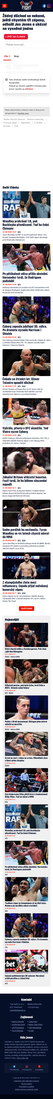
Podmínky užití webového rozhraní (26, 1081)
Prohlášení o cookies (26, 1087)
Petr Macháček (35, 1027)
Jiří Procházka (18, 1027)
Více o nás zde (22, 1058)
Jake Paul (33, 1021)
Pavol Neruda (17, 1030)
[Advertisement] (26, 156)
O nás (31, 1030)
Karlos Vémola (18, 1021)
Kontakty (39, 1069)
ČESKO (7, 656)
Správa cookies (26, 1084)
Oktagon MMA (15, 656)
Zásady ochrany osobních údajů (26, 1089)
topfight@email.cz (17, 1010)
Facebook (14, 1069)
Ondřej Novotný (18, 1024)
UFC (19, 232)
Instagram (27, 1069)
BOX (24, 386)
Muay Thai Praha (35, 1024)
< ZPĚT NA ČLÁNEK (15, 36)
